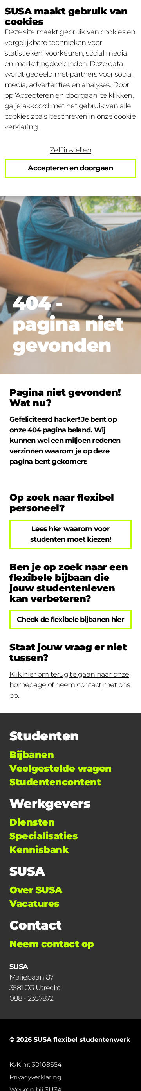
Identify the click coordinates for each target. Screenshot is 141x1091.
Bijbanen (31, 754)
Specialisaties (43, 836)
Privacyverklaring (35, 1077)
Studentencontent (55, 782)
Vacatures (34, 903)
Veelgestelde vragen (60, 768)
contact (89, 685)
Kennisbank (39, 849)
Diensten (31, 822)
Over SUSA (35, 890)
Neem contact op (51, 943)
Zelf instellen (70, 150)
